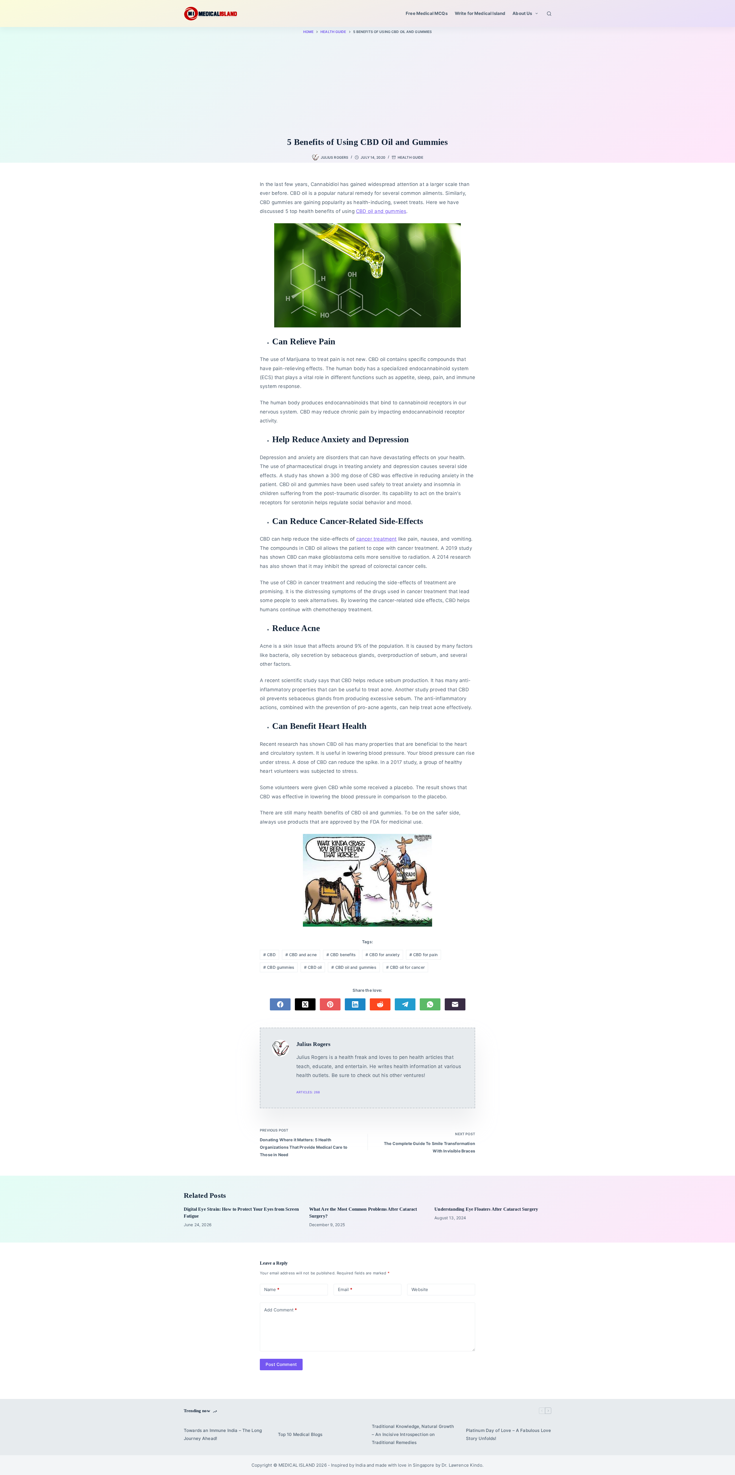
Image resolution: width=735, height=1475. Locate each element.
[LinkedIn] (355, 1004)
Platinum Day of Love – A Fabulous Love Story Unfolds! (508, 1434)
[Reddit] (380, 1004)
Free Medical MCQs (427, 13)
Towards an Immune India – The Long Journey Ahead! (223, 1434)
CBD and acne (301, 954)
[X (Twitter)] (305, 1004)
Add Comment (280, 1310)
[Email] (455, 1004)
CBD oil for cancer (405, 967)
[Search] (549, 13)
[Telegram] (405, 1004)
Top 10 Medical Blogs (300, 1434)
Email (345, 1289)
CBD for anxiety (382, 954)
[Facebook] (280, 1004)
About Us (522, 13)
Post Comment (281, 1364)
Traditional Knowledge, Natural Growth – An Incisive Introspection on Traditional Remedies (413, 1434)
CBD (269, 954)
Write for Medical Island (480, 13)
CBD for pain (423, 954)
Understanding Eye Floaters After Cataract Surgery (486, 1209)
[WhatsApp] (430, 1004)
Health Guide (410, 157)
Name (271, 1289)
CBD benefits (341, 954)
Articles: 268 (308, 1092)
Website (419, 1289)
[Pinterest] (330, 1004)
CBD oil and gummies (353, 967)
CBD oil (313, 967)
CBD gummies (278, 967)
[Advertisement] (367, 86)
